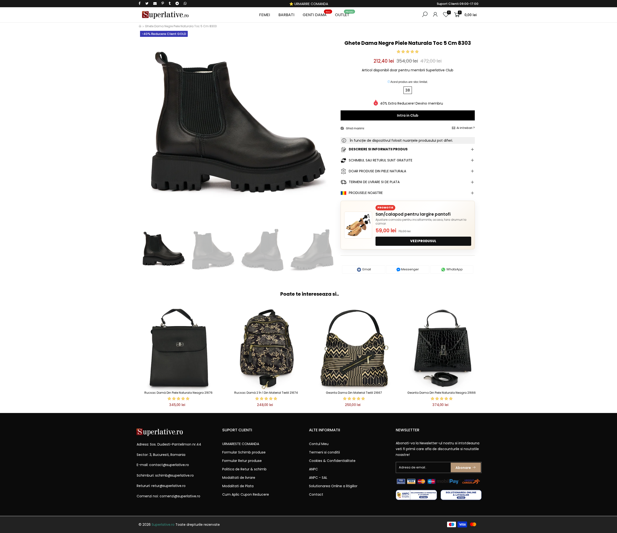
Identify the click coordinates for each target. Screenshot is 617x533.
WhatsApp (454, 269)
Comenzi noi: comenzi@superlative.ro (168, 496)
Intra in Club (407, 115)
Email (366, 269)
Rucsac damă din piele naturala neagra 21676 (178, 393)
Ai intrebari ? (465, 128)
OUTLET (344, 14)
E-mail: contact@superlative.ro (163, 464)
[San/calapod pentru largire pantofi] (358, 225)
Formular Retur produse (242, 460)
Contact (316, 494)
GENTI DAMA (316, 14)
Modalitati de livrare (238, 477)
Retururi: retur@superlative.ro (161, 485)
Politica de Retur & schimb (244, 469)
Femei (264, 15)
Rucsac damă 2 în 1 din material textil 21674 (266, 393)
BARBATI (286, 15)
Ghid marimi (354, 128)
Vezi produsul (423, 241)
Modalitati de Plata (238, 486)
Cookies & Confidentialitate (332, 460)
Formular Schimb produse (244, 452)
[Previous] (146, 132)
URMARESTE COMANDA (240, 443)
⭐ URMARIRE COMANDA (308, 3)
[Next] (328, 132)
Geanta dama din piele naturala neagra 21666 (441, 393)
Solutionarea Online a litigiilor (333, 486)
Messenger (409, 269)
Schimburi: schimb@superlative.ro (165, 475)
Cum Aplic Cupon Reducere (245, 494)
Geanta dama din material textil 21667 (354, 393)
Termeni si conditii (324, 452)
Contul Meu (319, 443)
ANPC (313, 469)
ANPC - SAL (318, 477)
